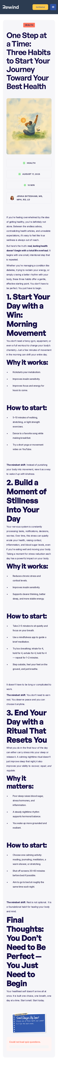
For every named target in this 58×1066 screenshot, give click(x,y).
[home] (10, 7)
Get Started (40, 7)
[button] (53, 7)
